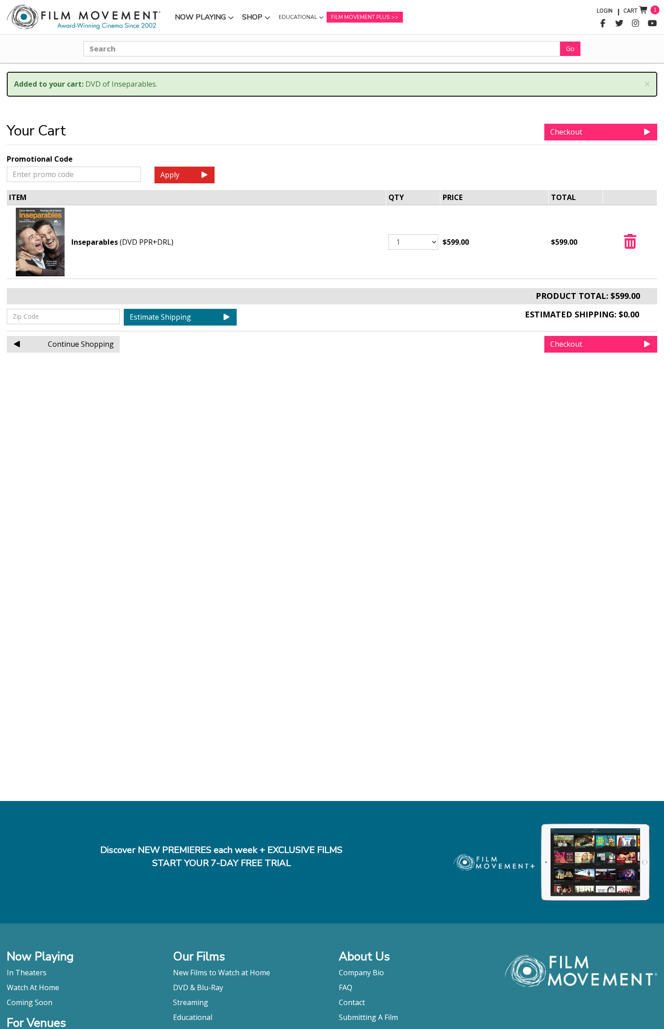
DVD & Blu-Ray (198, 987)
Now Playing (200, 19)
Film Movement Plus (360, 17)
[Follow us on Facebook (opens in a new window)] (603, 23)
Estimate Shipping (160, 317)
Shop (257, 19)
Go (570, 48)
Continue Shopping (81, 344)
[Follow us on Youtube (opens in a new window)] (652, 23)
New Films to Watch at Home (221, 973)
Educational (297, 19)
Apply (169, 175)
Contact (352, 1002)
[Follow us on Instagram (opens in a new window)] (636, 23)
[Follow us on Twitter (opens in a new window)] (619, 23)
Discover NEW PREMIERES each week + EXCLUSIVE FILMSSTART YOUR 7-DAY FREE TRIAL (221, 856)
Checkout (566, 132)
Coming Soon (29, 1002)
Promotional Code (40, 159)
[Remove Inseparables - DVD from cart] (630, 244)
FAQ (345, 987)
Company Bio (361, 973)
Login (605, 11)
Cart (630, 11)
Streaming (190, 1002)
